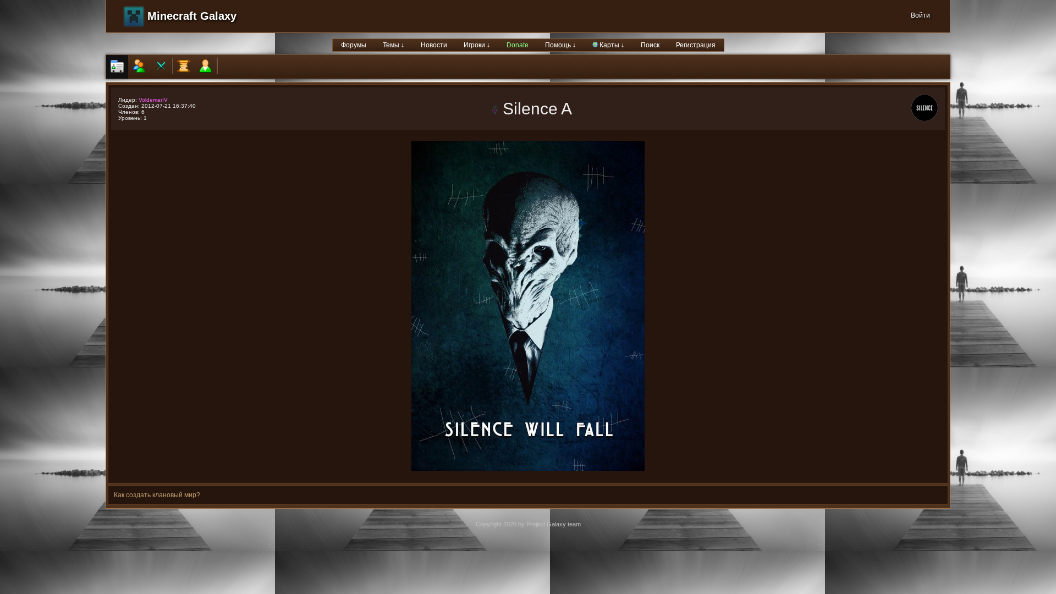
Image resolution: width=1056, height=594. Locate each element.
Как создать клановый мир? (157, 495)
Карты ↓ (611, 45)
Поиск (650, 45)
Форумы (353, 45)
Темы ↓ (393, 45)
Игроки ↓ (477, 45)
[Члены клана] (139, 67)
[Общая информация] (117, 67)
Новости (434, 45)
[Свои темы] (206, 67)
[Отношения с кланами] (161, 67)
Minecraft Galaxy (192, 16)
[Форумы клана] (184, 67)
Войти (920, 15)
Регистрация (696, 45)
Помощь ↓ (560, 45)
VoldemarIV (153, 100)
